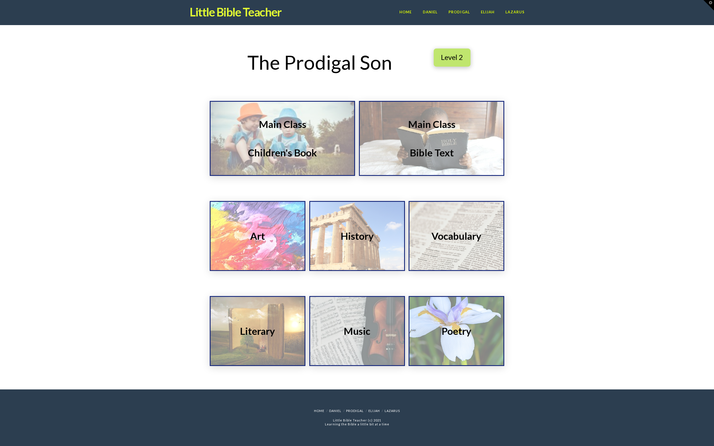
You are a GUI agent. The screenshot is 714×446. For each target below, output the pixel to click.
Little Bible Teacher (236, 12)
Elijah (374, 411)
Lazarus (392, 411)
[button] (708, 5)
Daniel (335, 411)
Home (319, 411)
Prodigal (355, 411)
